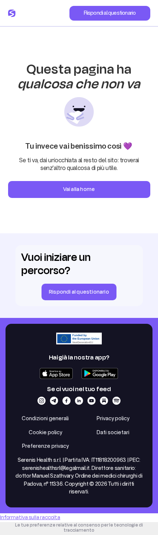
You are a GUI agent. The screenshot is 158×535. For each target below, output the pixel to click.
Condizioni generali (45, 418)
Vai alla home (79, 189)
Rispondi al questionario (110, 13)
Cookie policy (45, 432)
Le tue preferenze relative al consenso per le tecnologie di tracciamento (79, 527)
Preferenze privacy (45, 446)
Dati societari (113, 432)
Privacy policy (113, 418)
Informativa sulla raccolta (30, 517)
